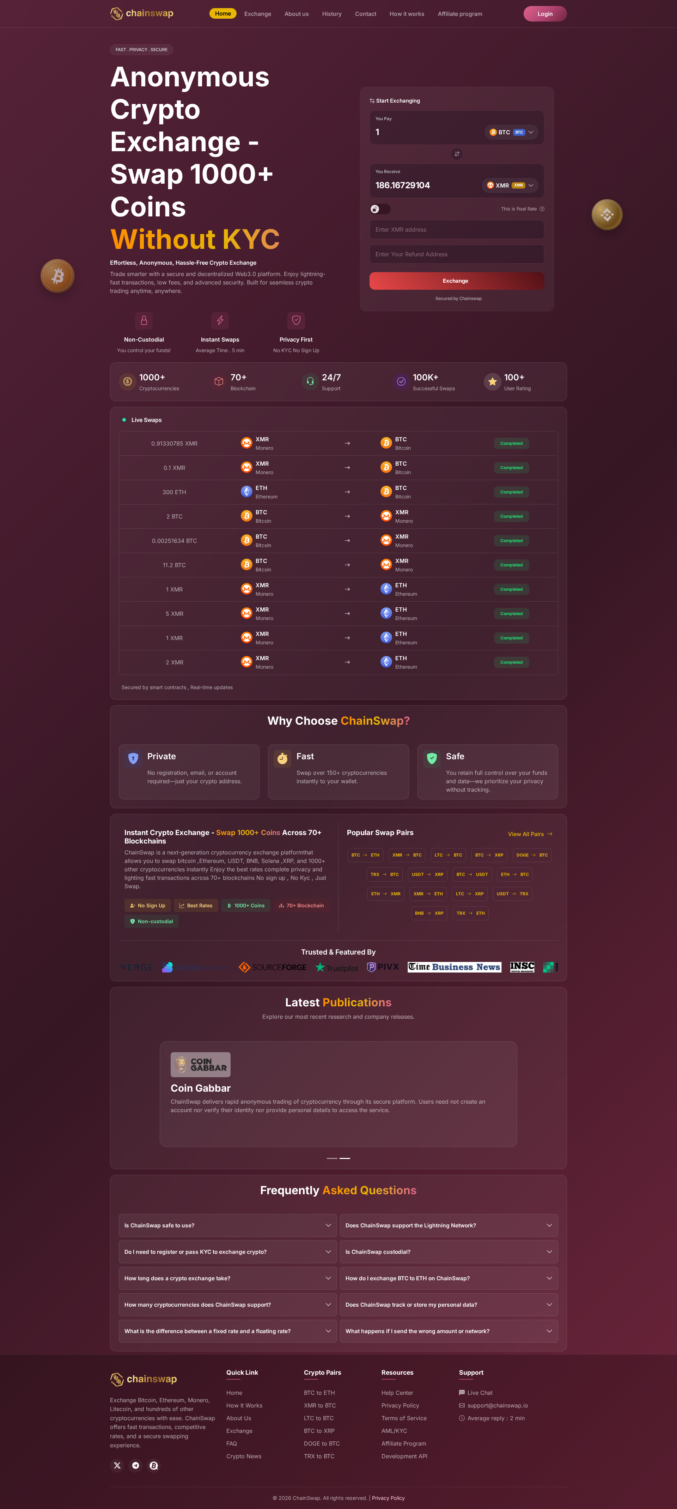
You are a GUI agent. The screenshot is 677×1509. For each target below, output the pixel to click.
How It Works (244, 1405)
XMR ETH (428, 893)
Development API (404, 1456)
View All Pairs (526, 834)
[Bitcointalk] (154, 1466)
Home (223, 13)
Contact (365, 13)
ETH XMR (386, 893)
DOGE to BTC (322, 1443)
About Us (238, 1418)
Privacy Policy (400, 1405)
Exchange (257, 13)
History (332, 13)
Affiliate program (460, 13)
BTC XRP (489, 855)
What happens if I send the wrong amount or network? (417, 1331)
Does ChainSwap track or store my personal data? (411, 1304)
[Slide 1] (332, 1158)
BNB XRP (429, 913)
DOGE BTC (532, 855)
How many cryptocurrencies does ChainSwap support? (197, 1304)
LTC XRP (470, 893)
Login (545, 13)
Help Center (397, 1392)
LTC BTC (448, 855)
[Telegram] (135, 1466)
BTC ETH (365, 855)
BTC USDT (472, 874)
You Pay (384, 119)
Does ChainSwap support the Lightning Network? (411, 1225)
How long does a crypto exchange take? (177, 1278)
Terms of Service (404, 1418)
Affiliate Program (404, 1443)
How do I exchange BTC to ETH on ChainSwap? (408, 1278)
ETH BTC (515, 874)
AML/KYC (394, 1430)
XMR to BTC (320, 1405)
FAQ (231, 1443)
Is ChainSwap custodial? (378, 1252)
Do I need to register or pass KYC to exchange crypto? (195, 1252)
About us (297, 13)
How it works (407, 13)
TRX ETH (471, 913)
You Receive (388, 171)
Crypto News (243, 1456)
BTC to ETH (319, 1392)
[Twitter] (117, 1466)
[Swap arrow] (457, 154)
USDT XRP (428, 874)
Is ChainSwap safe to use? (159, 1225)
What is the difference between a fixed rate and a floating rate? (207, 1331)
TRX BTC (385, 874)
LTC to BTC (319, 1418)
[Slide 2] (345, 1158)
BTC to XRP (319, 1430)
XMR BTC (407, 855)
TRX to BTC (319, 1456)
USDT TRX (513, 893)
